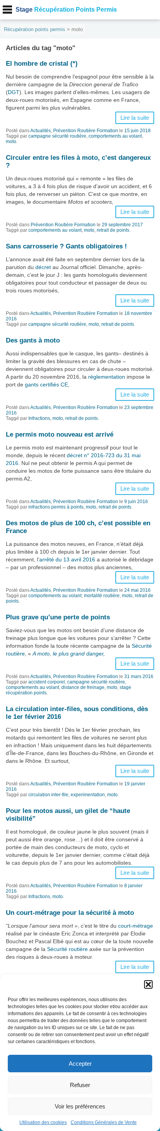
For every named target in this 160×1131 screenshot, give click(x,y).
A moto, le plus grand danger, (69, 653)
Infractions (39, 418)
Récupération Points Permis (66, 9)
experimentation (88, 794)
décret (43, 267)
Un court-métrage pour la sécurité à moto (70, 912)
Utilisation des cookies (43, 1122)
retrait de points (113, 230)
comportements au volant (115, 136)
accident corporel (46, 682)
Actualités (40, 130)
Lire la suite (134, 118)
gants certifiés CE (46, 384)
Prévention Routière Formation (85, 130)
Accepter (80, 1063)
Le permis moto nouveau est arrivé (59, 434)
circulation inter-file (48, 794)
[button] (148, 984)
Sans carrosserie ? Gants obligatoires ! (66, 246)
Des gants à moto (33, 340)
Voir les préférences (80, 1106)
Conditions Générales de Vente (104, 1122)
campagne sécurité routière (57, 136)
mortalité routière (102, 595)
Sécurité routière (67, 949)
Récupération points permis (34, 29)
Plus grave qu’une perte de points (58, 617)
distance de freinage (82, 687)
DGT (13, 92)
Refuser (80, 1085)
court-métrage (135, 926)
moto (11, 141)
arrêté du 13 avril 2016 (67, 559)
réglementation (106, 377)
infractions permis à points (55, 507)
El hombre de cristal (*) (42, 63)
